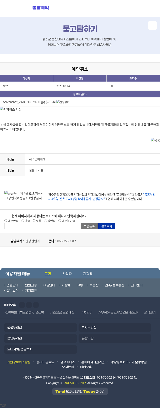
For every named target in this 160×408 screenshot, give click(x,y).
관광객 (87, 274)
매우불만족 (68, 221)
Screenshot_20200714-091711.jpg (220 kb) (29, 102)
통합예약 (40, 8)
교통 (80, 285)
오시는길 (68, 367)
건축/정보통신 (114, 285)
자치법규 (31, 290)
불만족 (51, 221)
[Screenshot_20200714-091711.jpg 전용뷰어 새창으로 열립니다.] (63, 102)
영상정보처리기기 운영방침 (129, 362)
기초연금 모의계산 (62, 312)
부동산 (94, 285)
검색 (152, 8)
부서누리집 (89, 327)
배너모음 (86, 367)
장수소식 (12, 290)
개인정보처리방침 (18, 362)
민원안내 (12, 285)
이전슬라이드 (22, 305)
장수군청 (16, 8)
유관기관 (87, 338)
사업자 (67, 274)
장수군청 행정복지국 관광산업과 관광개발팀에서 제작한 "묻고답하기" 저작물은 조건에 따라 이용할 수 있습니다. (101, 196)
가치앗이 (86, 312)
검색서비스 (67, 362)
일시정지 (36, 305)
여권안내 (49, 285)
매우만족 (13, 221)
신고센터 (136, 285)
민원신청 (31, 285)
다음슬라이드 (29, 305)
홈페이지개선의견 (93, 362)
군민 (48, 274)
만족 (27, 221)
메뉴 (133, 8)
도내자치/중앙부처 (19, 349)
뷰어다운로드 (45, 362)
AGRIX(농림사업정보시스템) (118, 312)
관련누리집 (14, 327)
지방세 (66, 285)
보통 (38, 221)
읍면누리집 (14, 338)
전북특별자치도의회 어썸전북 (24, 312)
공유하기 (152, 25)
